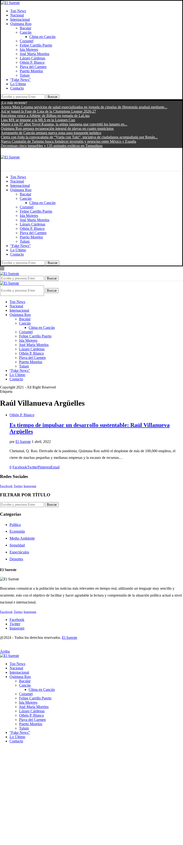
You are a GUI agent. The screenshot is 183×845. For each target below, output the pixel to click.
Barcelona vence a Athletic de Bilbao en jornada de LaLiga (45, 116)
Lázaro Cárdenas (32, 58)
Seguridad (17, 545)
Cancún (25, 32)
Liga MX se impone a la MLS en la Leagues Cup (38, 120)
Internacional (20, 19)
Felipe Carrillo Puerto (36, 45)
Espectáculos (19, 552)
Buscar (52, 97)
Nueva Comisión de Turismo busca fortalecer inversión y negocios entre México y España (68, 141)
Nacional (17, 15)
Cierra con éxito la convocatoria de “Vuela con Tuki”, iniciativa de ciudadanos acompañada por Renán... (79, 137)
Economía (17, 531)
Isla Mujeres (29, 49)
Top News (18, 11)
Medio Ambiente (22, 538)
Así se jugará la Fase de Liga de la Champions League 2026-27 (48, 111)
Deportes (16, 559)
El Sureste (23, 442)
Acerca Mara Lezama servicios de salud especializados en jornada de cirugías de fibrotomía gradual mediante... (84, 107)
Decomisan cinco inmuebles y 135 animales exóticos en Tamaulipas (51, 146)
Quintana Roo (20, 24)
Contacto (17, 88)
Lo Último (18, 84)
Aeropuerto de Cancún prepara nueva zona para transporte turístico (51, 133)
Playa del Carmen (33, 67)
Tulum (25, 75)
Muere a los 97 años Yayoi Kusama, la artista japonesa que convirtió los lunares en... (64, 124)
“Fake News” (20, 80)
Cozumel (26, 41)
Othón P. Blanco (32, 62)
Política (15, 525)
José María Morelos (34, 54)
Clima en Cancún (42, 37)
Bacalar (25, 28)
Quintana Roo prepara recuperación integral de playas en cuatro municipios (57, 128)
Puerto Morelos (31, 71)
